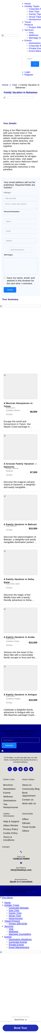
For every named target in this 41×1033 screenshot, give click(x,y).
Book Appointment (21, 879)
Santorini (9, 471)
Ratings (7, 192)
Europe (9, 468)
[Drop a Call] (21, 851)
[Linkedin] (26, 769)
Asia (7, 526)
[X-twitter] (15, 769)
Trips (14, 85)
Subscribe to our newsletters (19, 728)
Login (27, 72)
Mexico (17, 410)
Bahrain (13, 526)
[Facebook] (20, 769)
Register (28, 74)
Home (5, 85)
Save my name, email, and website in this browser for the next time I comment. (21, 281)
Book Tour (20, 1027)
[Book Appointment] (21, 874)
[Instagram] (10, 769)
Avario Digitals (32, 892)
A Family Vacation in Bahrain (20, 524)
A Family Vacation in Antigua (20, 694)
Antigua (17, 699)
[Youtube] (31, 769)
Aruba (16, 641)
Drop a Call (21, 856)
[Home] (6, 751)
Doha (12, 584)
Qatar (17, 584)
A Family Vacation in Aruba (19, 637)
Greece (15, 468)
